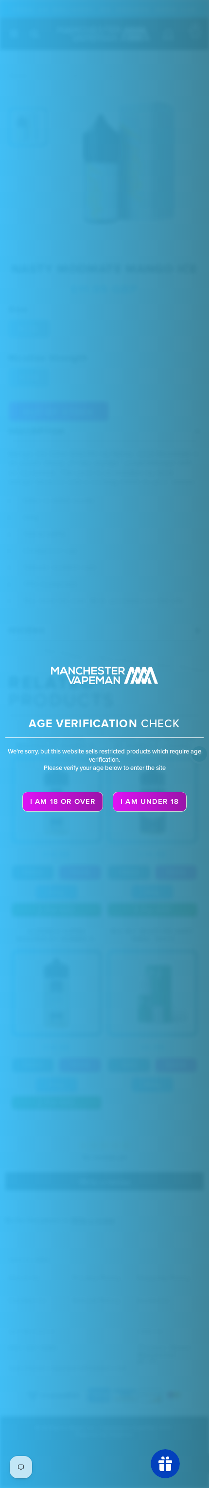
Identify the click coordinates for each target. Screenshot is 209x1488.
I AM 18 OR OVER (62, 801)
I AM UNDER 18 (150, 801)
